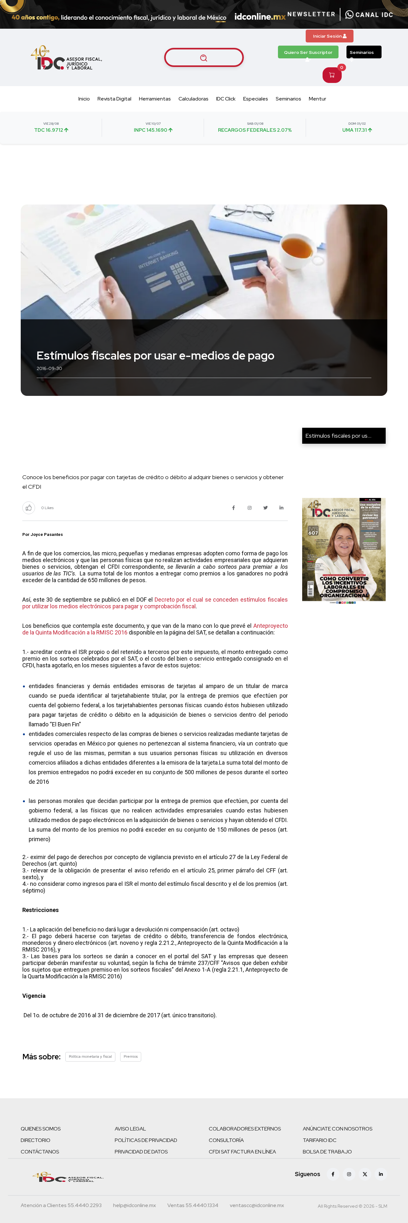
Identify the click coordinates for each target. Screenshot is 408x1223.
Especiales (255, 98)
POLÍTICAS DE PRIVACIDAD (146, 1140)
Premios (131, 1056)
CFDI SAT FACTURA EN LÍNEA (242, 1151)
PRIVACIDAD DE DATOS (141, 1151)
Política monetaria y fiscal (90, 1056)
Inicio (84, 98)
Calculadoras (193, 98)
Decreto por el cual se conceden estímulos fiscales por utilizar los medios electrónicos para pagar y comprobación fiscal (155, 603)
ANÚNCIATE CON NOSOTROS (337, 1128)
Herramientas (155, 98)
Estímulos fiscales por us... (338, 435)
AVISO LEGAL (130, 1128)
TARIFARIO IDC (320, 1140)
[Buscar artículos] (204, 57)
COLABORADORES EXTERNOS (245, 1128)
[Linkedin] (381, 1174)
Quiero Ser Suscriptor (308, 52)
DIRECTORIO (35, 1140)
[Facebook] (333, 1174)
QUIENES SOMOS (41, 1128)
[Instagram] (349, 1174)
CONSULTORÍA (226, 1140)
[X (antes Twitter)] (365, 1174)
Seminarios (362, 52)
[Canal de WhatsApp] (369, 14)
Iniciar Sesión (328, 36)
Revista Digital (114, 98)
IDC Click (226, 98)
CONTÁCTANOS (40, 1151)
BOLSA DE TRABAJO (327, 1151)
